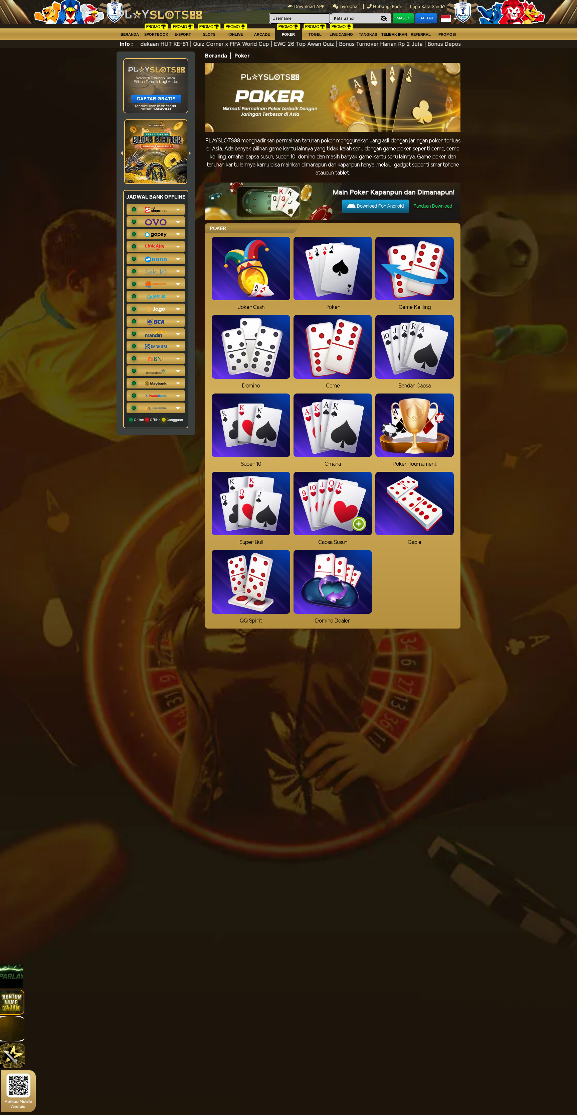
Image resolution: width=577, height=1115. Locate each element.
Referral (421, 34)
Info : (126, 43)
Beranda (130, 34)
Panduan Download (433, 206)
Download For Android (380, 206)
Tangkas (368, 34)
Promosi (447, 34)
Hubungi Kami (387, 6)
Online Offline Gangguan (158, 420)
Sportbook (156, 34)
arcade (262, 34)
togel (315, 34)
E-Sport (183, 34)
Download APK (309, 6)
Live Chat (348, 6)
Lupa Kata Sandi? (428, 6)
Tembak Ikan (394, 34)
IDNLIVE (235, 34)
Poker (288, 34)
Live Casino (341, 34)
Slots (209, 34)
